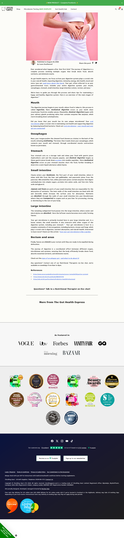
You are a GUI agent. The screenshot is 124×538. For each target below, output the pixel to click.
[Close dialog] (75, 241)
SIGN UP (62, 287)
